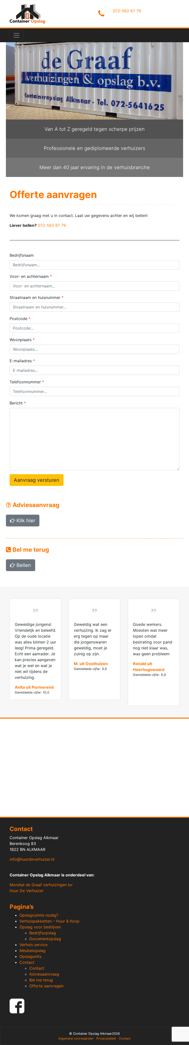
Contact (26, 962)
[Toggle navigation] (16, 35)
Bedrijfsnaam (22, 255)
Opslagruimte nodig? (38, 915)
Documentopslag (45, 938)
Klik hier (25, 520)
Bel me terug (41, 980)
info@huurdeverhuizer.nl (32, 859)
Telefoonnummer (27, 381)
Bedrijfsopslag (42, 932)
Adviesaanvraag (44, 974)
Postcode (20, 318)
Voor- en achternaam (31, 276)
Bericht (18, 403)
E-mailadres (22, 360)
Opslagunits (30, 956)
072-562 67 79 (127, 10)
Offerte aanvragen (46, 985)
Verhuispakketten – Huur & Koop (49, 921)
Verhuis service (33, 944)
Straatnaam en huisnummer (36, 297)
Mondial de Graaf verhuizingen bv (41, 884)
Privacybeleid (106, 1038)
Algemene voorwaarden (75, 1038)
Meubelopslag (32, 950)
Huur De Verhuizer (27, 890)
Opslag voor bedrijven (40, 926)
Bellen (23, 565)
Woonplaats (22, 339)
